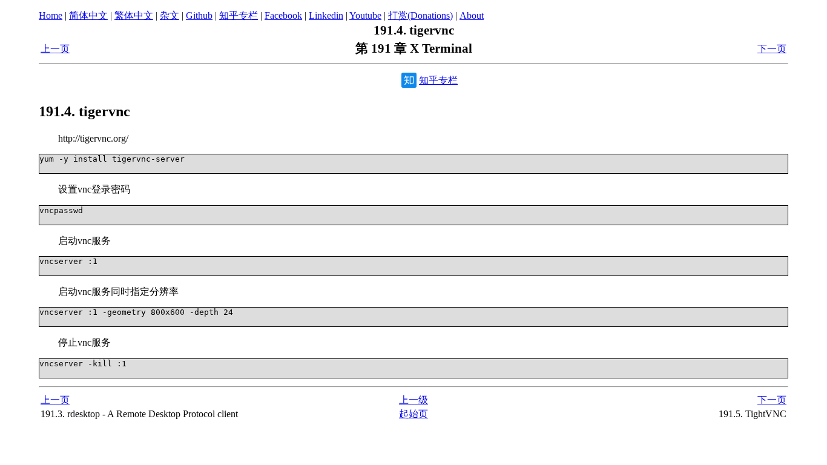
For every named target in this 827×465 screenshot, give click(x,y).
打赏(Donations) (420, 15)
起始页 (413, 414)
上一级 (413, 400)
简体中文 (88, 15)
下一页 (771, 49)
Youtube (365, 15)
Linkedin (326, 15)
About (472, 15)
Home (50, 15)
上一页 (55, 49)
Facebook (283, 15)
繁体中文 (133, 15)
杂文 (169, 15)
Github (199, 15)
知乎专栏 (238, 15)
